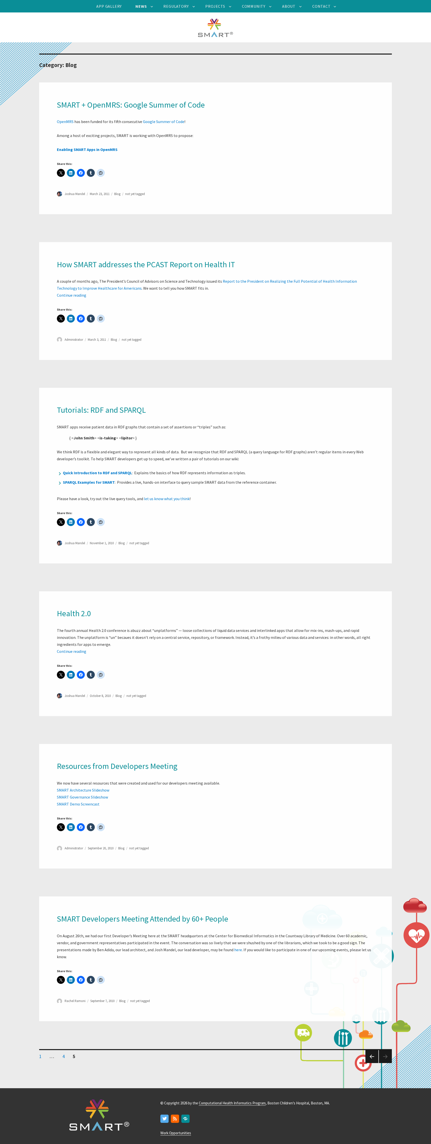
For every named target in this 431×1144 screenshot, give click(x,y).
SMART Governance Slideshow (82, 797)
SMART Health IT (215, 27)
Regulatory (176, 6)
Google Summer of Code (163, 121)
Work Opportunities (175, 1133)
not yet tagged (135, 194)
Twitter (164, 1119)
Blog (117, 194)
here (238, 949)
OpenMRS (65, 121)
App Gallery (109, 6)
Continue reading (71, 295)
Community (253, 6)
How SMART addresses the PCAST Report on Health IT (146, 264)
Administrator (74, 339)
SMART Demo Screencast (78, 804)
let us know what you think (167, 498)
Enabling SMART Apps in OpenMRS (87, 149)
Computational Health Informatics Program (232, 1103)
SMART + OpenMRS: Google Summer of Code (131, 105)
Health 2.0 (74, 613)
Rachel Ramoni (75, 1001)
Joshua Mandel (75, 194)
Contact (321, 6)
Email (185, 1119)
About (289, 6)
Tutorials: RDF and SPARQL (101, 410)
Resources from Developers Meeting (117, 766)
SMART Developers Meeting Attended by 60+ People (142, 919)
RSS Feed (175, 1119)
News (141, 6)
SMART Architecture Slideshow (83, 790)
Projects (215, 6)
